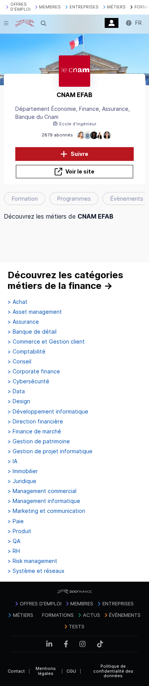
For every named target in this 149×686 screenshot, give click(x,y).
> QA (14, 541)
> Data (16, 391)
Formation (24, 198)
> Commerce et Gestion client (46, 342)
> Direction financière (35, 421)
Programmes (74, 198)
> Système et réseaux (36, 571)
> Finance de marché (34, 431)
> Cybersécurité (28, 381)
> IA (12, 461)
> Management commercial (42, 491)
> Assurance (23, 322)
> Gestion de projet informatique (50, 451)
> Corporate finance (34, 371)
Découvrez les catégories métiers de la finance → (65, 280)
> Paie (16, 521)
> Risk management (32, 561)
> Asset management (35, 312)
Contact (16, 671)
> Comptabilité (26, 352)
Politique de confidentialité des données (113, 670)
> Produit (19, 531)
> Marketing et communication (46, 511)
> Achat (18, 302)
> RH (14, 551)
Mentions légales (46, 671)
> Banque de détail (32, 332)
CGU (71, 671)
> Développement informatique (48, 412)
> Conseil (19, 361)
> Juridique (22, 481)
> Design (19, 401)
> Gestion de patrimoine (39, 441)
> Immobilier (23, 471)
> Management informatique (44, 501)
